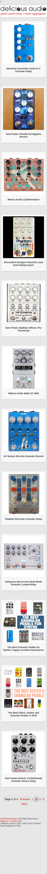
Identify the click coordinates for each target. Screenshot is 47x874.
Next (24, 803)
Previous (25, 799)
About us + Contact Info (11, 821)
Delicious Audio (9, 819)
